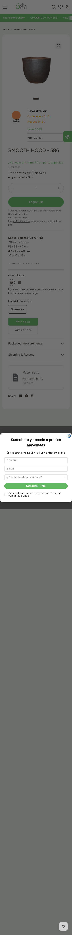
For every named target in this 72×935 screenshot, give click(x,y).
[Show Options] (65, 477)
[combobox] (35, 477)
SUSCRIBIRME (36, 486)
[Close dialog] (69, 436)
